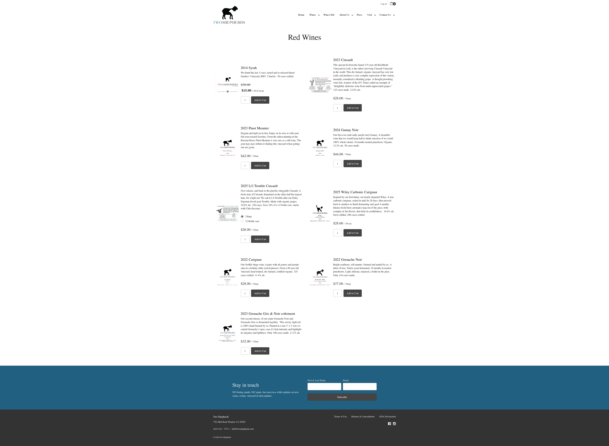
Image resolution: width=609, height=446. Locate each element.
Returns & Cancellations (363, 416)
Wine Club (328, 14)
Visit (369, 14)
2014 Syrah (249, 67)
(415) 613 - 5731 (221, 428)
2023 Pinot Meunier (255, 128)
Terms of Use (340, 416)
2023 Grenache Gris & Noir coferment (268, 313)
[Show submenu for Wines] (319, 15)
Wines (312, 14)
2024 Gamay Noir (345, 129)
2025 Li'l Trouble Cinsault (259, 185)
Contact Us (385, 14)
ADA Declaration (387, 416)
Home (301, 14)
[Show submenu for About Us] (352, 15)
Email (346, 380)
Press (359, 14)
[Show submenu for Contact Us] (394, 15)
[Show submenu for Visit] (375, 15)
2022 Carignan (251, 259)
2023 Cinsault (343, 59)
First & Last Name (317, 380)
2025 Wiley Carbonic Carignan (355, 192)
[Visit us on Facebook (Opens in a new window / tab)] (389, 424)
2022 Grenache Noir (347, 259)
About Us (344, 14)
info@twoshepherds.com (243, 428)
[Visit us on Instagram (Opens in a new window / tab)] (394, 424)
